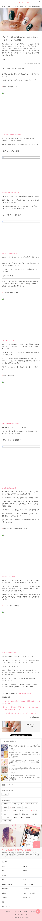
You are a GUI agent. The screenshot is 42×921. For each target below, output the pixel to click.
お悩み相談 (26, 888)
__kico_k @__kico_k (8, 340)
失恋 (15, 817)
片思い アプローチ (32, 804)
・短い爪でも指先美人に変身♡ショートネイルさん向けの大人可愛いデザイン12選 (20, 708)
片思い (3, 866)
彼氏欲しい (7, 804)
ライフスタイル (6, 906)
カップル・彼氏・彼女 (7, 884)
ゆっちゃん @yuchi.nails (9, 652)
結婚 (3, 870)
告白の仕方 (25, 814)
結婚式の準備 (7, 820)
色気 (5, 814)
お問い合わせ (33, 911)
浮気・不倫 (5, 888)
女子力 (5, 807)
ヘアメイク (5, 897)
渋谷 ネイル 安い (18, 804)
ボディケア (26, 902)
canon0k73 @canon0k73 (9, 488)
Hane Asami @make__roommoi (11, 423)
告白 (24, 875)
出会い (3, 879)
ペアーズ (35, 810)
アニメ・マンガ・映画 (29, 893)
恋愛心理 (25, 870)
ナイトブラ (7, 810)
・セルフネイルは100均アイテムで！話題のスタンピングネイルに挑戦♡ (21, 702)
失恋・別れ (26, 866)
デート (24, 879)
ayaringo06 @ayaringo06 (9, 253)
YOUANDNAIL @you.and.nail (10, 192)
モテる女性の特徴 (25, 817)
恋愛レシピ (21, 2)
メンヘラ (27, 807)
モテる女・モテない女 (29, 884)
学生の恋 (4, 875)
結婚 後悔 (34, 814)
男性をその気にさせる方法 (21, 810)
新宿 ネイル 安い (16, 807)
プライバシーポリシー (20, 911)
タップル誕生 (14, 814)
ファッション (26, 897)
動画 (3, 902)
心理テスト (5, 893)
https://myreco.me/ (24, 693)
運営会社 (8, 911)
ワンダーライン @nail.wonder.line (12, 134)
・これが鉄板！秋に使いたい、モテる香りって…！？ (20, 713)
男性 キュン (7, 817)
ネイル (5, 794)
